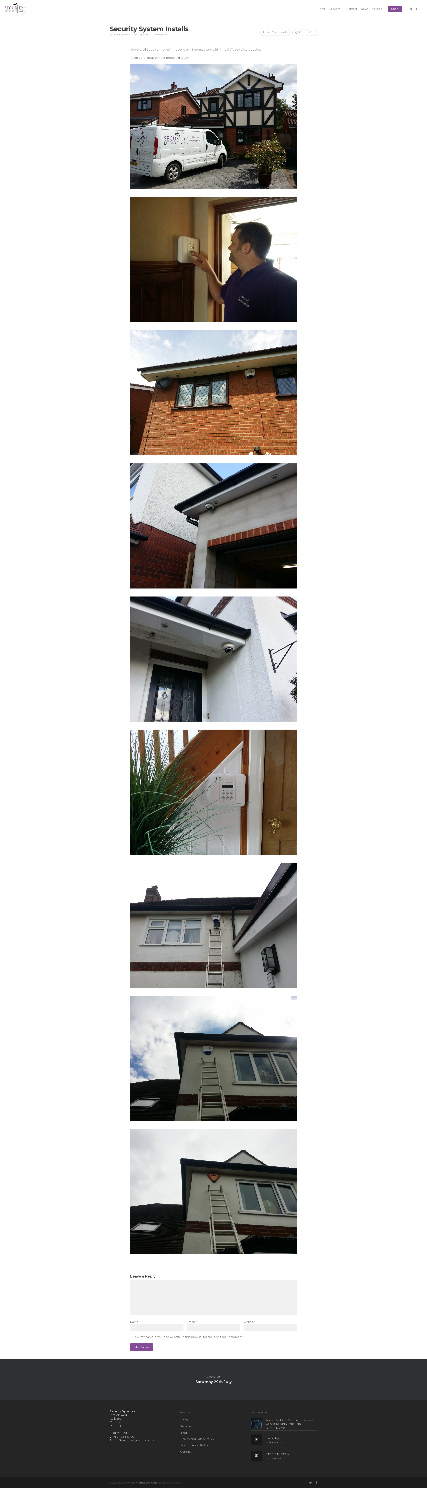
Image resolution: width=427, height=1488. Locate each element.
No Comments (277, 32)
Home (322, 9)
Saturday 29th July (213, 1379)
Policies (377, 9)
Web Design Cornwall (145, 1482)
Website (249, 1322)
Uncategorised (160, 34)
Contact (352, 9)
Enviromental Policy (194, 1445)
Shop (394, 9)
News (364, 9)
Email (192, 1322)
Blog (183, 1432)
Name (135, 1322)
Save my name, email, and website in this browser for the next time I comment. (188, 1337)
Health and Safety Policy (197, 1439)
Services (334, 9)
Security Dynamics (121, 34)
